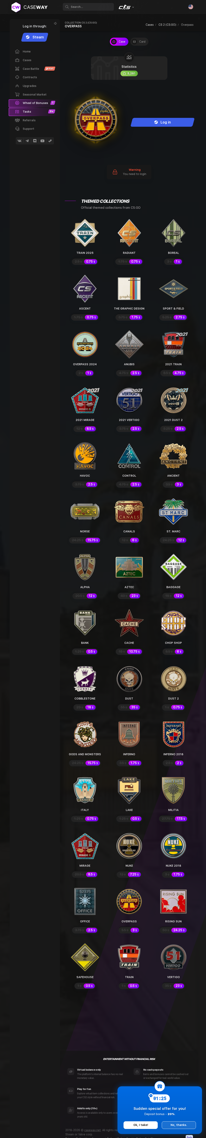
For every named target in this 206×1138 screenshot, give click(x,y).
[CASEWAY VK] (19, 140)
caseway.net (92, 1130)
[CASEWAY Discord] (35, 140)
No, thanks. (179, 1125)
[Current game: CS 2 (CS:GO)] (125, 7)
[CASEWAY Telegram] (27, 140)
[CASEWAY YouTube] (42, 140)
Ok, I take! (140, 1125)
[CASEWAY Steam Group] (50, 140)
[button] (34, 112)
